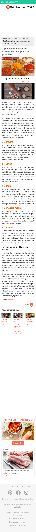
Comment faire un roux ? (5, 322)
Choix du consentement (16, 522)
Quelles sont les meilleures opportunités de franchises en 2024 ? (18, 327)
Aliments (24, 39)
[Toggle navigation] (3, 7)
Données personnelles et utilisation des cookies (17, 499)
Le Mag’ (16, 39)
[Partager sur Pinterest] (10, 493)
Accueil (7, 39)
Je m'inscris (17, 443)
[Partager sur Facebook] (18, 493)
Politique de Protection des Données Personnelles (17, 514)
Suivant (26, 304)
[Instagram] (26, 493)
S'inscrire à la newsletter (18, 525)
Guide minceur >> (10, 2)
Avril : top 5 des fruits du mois (30, 322)
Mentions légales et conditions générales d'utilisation (17, 506)
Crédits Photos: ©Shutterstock (18, 518)
